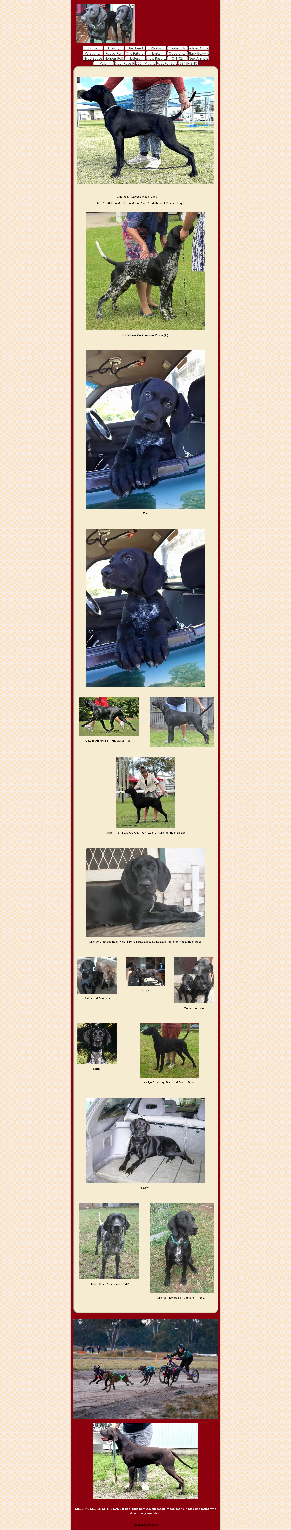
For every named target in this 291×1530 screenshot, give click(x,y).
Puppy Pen (113, 53)
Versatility (93, 53)
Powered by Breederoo (145, 1524)
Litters (135, 58)
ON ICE (177, 58)
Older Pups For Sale (129, 63)
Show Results (156, 58)
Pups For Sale (166, 63)
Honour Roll (113, 58)
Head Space (92, 58)
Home (92, 48)
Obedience (177, 53)
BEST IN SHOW (189, 63)
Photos (156, 48)
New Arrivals (198, 58)
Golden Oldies (199, 48)
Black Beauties (199, 53)
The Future (135, 53)
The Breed (135, 48)
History (114, 48)
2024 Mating (146, 63)
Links (156, 53)
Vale (103, 63)
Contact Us (177, 48)
